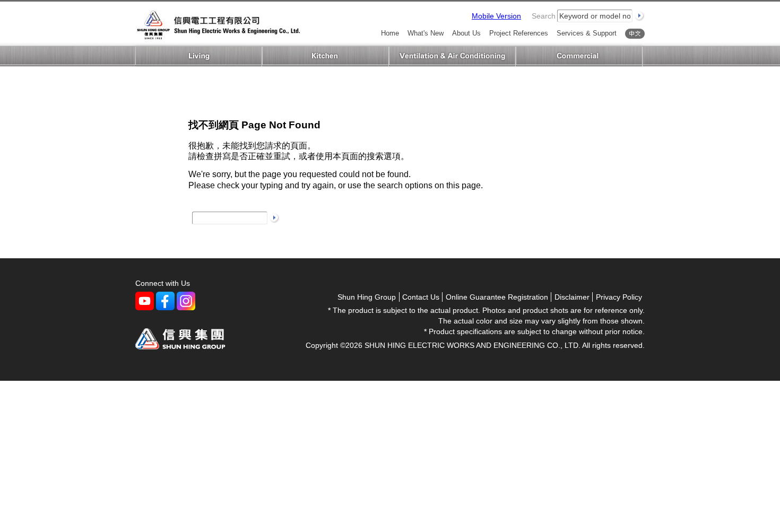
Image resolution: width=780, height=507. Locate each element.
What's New (426, 33)
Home (390, 33)
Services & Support (587, 33)
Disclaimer (572, 297)
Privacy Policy (619, 297)
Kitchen (325, 56)
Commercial (579, 56)
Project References (518, 33)
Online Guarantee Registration (497, 297)
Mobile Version (496, 16)
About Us (466, 33)
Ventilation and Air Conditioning (452, 56)
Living (198, 56)
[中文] (635, 34)
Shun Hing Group (366, 297)
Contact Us (420, 297)
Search (544, 16)
